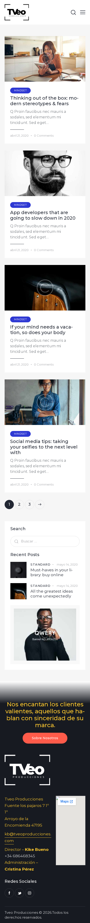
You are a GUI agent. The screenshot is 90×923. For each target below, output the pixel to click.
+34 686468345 (20, 856)
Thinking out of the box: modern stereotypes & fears (44, 100)
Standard (40, 564)
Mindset (20, 90)
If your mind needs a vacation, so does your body (41, 329)
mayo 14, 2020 (67, 564)
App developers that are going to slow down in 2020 (42, 215)
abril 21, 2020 (19, 135)
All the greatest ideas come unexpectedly (51, 593)
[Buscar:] (45, 541)
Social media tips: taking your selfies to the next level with (44, 447)
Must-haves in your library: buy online (51, 572)
